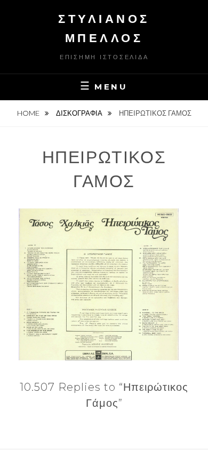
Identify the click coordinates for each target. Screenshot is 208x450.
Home (29, 113)
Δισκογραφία (80, 113)
